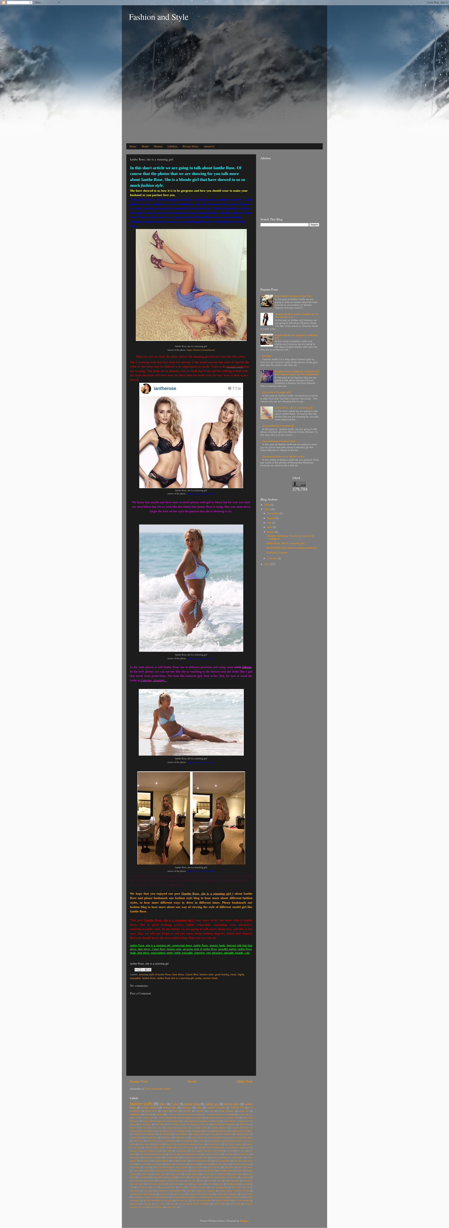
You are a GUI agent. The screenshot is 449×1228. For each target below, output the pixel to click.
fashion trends (236, 1174)
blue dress (178, 974)
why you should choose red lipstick (194, 1204)
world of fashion (156, 1207)
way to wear (160, 1204)
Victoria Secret (243, 1154)
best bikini (183, 1161)
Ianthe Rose (149, 978)
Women (158, 146)
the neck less (182, 1200)
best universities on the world (150, 1164)
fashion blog (191, 1104)
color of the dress (245, 1167)
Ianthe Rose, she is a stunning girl (294, 407)
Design (208, 1131)
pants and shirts (168, 1187)
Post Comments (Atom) (158, 1089)
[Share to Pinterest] (149, 969)
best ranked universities (201, 1161)
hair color (192, 1181)
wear (172, 1204)
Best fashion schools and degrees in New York (188, 1124)
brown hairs (135, 1167)
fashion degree (149, 1107)
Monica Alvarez (214, 1144)
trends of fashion (222, 1200)
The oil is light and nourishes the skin (184, 1154)
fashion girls (170, 1107)
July (269, 522)
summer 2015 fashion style (201, 1194)
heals (233, 974)
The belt (229, 1151)
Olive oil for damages (233, 1144)
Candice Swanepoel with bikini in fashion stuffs (186, 1128)
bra (227, 1164)
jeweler (186, 1184)
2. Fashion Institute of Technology (219, 1114)
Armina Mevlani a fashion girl (278, 426)
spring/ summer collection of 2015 (234, 1191)
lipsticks (219, 1184)
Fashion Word (136, 1137)
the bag (148, 1114)
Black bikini (244, 1124)
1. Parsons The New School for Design (184, 1114)
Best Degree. (145, 1124)
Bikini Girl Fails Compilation (224, 1124)
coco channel (197, 1167)
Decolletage (196, 1131)
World (145, 146)
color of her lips (213, 1167)
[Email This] (136, 969)
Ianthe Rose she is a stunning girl (175, 978)
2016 (267, 504)
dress (176, 1111)
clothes (165, 1111)
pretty (198, 978)
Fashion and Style (158, 16)
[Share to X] (143, 969)
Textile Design (181, 1151)
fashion (239, 1171)
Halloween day (181, 1137)
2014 (267, 564)
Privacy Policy (191, 146)
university (147, 1204)
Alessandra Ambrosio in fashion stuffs (222, 1118)
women (159, 1114)
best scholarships (222, 1161)
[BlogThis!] (139, 969)
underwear (134, 1204)
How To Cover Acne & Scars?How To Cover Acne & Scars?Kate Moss (222, 1137)
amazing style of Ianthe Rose (155, 974)
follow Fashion (196, 1177)
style (199, 1107)
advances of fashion (153, 1157)
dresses (187, 1111)
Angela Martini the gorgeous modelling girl (201, 1121)
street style (164, 1194)
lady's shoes (197, 1184)
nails (132, 1187)
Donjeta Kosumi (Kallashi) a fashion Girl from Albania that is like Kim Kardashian (297, 373)
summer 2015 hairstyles (226, 1194)
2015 (267, 509)
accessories (135, 1157)
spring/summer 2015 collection (143, 1194)
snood (188, 1191)
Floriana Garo (152, 1137)
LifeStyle (172, 146)
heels (219, 1181)
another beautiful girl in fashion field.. (227, 1157)
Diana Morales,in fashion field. (279, 441)
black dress (151, 1111)
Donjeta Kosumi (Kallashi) (144, 1134)
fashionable (144, 1177)
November (273, 513)
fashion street (175, 1174)
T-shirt (175, 1104)
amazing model (172, 1157)
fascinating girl (208, 1171)
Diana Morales (221, 1131)
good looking (222, 974)
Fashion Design (242, 1134)
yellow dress (171, 1207)
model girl (244, 1111)
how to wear (174, 1184)
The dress (241, 1151)
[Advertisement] (152, 84)
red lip (190, 1187)
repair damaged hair (218, 1187)
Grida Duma (166, 1137)
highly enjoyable (232, 1181)
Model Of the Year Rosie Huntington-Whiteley (185, 1144)
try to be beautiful (241, 1200)
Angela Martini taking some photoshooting (161, 1121)
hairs (202, 1181)
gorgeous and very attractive (171, 1181)
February (272, 558)
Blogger (244, 1221)
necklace (186, 1107)
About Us (209, 146)
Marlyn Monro (144, 1144)
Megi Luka (158, 1144)
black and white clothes (176, 1164)
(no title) (266, 356)
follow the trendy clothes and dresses (222, 1177)
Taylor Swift (167, 1151)
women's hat (234, 1204)
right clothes (236, 1187)
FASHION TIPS (237, 1107)
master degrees (226, 1111)
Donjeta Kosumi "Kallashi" (242, 1131)
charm (146, 1167)
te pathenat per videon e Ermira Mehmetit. (150, 1197)
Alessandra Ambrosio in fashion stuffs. (283, 456)
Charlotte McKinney (219, 1128)
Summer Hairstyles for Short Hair (144, 1151)
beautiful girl (145, 1161)
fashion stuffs (141, 1104)
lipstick (210, 1184)
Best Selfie (159, 1124)
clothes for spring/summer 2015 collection (170, 1167)
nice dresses (143, 1187)
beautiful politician (161, 1161)
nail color (245, 1184)
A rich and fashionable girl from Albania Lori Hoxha (180, 1118)
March (271, 532)
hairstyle (200, 1111)
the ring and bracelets (202, 1200)
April (270, 527)
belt (173, 1161)
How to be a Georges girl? (276, 392)
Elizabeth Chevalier (216, 1107)
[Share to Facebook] (146, 969)
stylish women (179, 1194)
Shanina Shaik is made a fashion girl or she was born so (169, 1147)
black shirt (206, 1164)
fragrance (245, 1177)
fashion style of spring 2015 (215, 1174)
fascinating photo (225, 1171)
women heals (210, 978)
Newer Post (138, 1081)
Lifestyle (200, 1141)
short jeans (135, 1191)
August (271, 518)
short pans (148, 1191)
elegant (195, 1171)
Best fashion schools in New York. (293, 296)
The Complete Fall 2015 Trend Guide (207, 1151)
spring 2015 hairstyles (205, 1191)
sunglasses (135, 1114)
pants (155, 1187)
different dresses (180, 1171)
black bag (194, 1164)
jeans (211, 1111)
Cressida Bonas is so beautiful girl (172, 1131)
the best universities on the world (158, 1200)
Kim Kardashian (186, 1141)
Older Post (245, 1081)
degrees (146, 1171)
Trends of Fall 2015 (212, 1154)
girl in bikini (134, 1181)
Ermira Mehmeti (181, 1134)
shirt (247, 1187)
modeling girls (232, 1184)
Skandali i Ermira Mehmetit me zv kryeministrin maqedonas (223, 1147)
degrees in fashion (162, 1171)
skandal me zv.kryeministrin (170, 1191)
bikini (162, 1104)
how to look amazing (156, 1184)
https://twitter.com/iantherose (200, 350)
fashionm (182, 1177)
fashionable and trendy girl (163, 1177)
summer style (247, 1194)
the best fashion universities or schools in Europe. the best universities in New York (207, 1197)
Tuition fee (228, 1154)
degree (136, 1171)
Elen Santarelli (165, 1134)
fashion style (206, 974)
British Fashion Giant (139, 1128)
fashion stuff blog (192, 1174)
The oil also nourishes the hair (152, 1154)
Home (133, 146)
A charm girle (147, 1118)
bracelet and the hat (241, 1164)
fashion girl (212, 1104)
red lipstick (201, 1187)
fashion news (160, 1174)
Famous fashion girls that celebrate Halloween (212, 1134)
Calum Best (191, 974)
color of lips (229, 1167)
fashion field (145, 1174)
